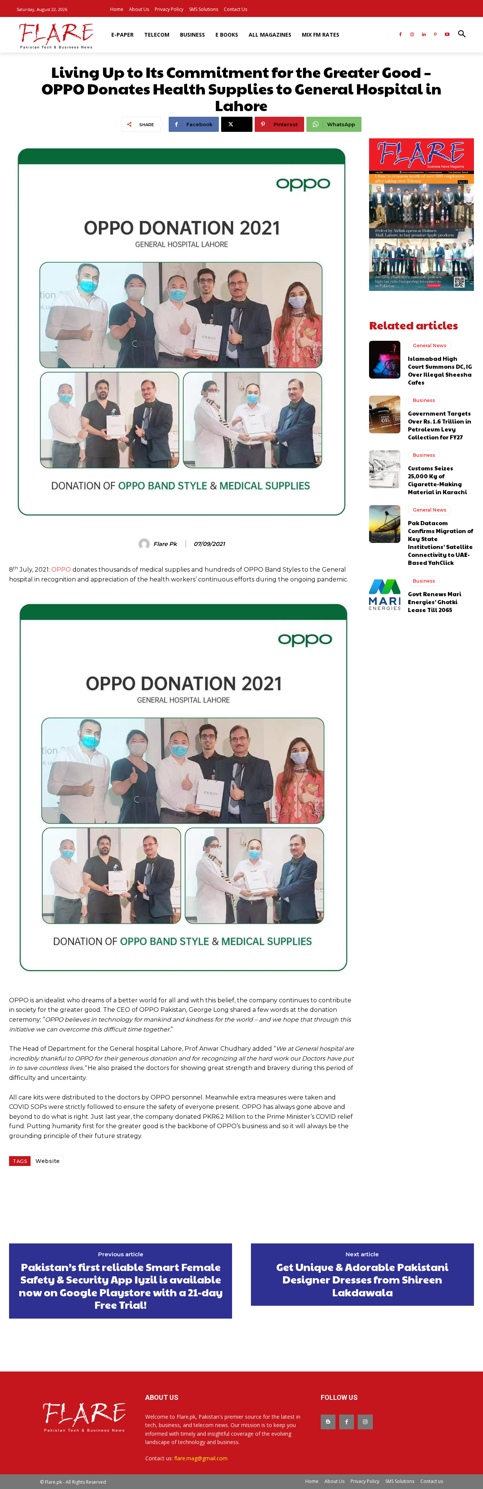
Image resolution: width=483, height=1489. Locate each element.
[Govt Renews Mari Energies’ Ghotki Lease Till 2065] (384, 595)
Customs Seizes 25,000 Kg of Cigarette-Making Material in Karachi (437, 480)
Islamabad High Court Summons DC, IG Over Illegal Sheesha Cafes (440, 370)
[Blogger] (328, 1422)
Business (424, 400)
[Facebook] (400, 35)
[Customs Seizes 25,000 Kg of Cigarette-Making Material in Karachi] (384, 469)
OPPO (61, 569)
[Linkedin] (424, 35)
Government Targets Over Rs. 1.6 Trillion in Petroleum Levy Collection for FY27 (439, 425)
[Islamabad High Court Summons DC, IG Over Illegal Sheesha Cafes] (384, 360)
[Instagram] (412, 35)
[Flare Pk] (145, 544)
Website (47, 1161)
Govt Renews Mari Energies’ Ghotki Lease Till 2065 (434, 602)
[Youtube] (447, 35)
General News (429, 345)
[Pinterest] (435, 35)
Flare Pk (165, 544)
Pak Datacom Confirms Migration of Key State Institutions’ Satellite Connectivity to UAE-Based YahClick (440, 542)
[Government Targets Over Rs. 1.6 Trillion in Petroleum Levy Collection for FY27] (384, 414)
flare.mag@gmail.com (201, 1458)
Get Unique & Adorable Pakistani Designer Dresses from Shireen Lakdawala (362, 1279)
